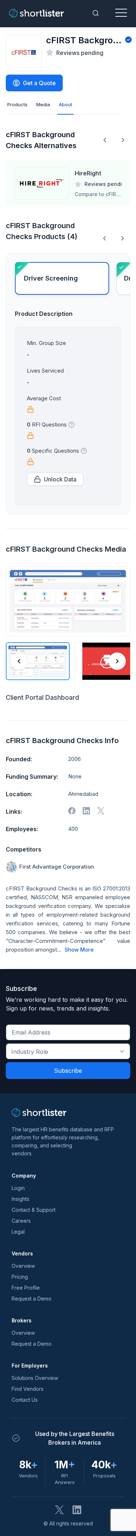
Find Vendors (28, 1389)
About (65, 104)
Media (43, 104)
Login (18, 1188)
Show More (79, 949)
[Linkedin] (86, 810)
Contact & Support (33, 1210)
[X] (100, 810)
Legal (18, 1232)
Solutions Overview (35, 1378)
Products (17, 104)
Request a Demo (31, 1298)
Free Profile (26, 1288)
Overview (23, 1266)
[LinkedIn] (77, 1509)
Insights (20, 1199)
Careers (21, 1221)
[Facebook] (71, 810)
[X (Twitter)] (59, 1509)
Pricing (20, 1277)
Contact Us (25, 1400)
